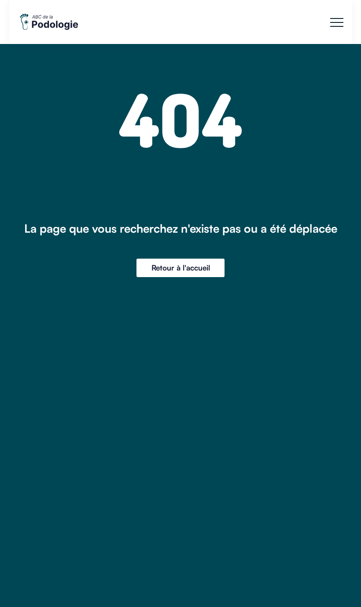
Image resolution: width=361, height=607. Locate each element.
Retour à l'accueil (180, 267)
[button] (336, 22)
